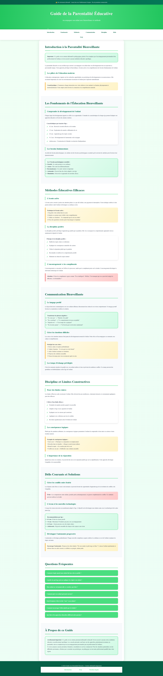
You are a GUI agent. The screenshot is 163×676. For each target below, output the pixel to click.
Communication (90, 32)
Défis (114, 32)
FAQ (81, 37)
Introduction (50, 32)
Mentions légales (94, 670)
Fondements (64, 32)
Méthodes (76, 32)
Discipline (104, 32)
